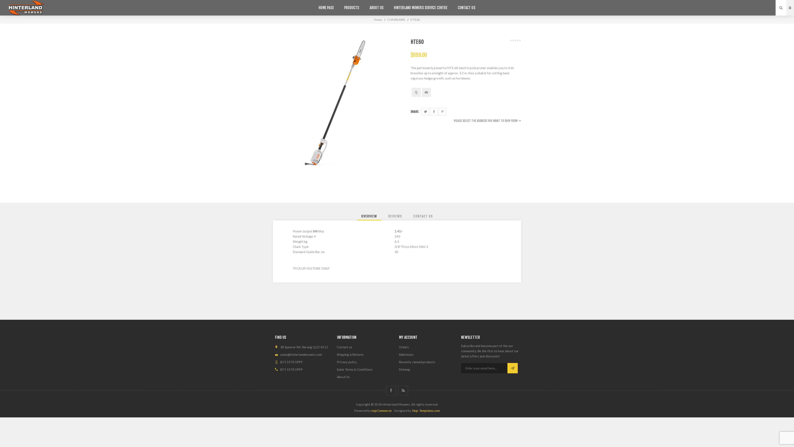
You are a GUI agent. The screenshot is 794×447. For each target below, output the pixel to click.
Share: (415, 112)
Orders (404, 347)
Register (793, 12)
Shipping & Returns (350, 354)
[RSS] (403, 390)
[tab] (369, 216)
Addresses (406, 354)
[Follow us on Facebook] (391, 390)
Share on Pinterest (442, 111)
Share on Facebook (434, 111)
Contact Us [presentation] (423, 216)
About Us (343, 377)
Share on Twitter (425, 111)
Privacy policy (347, 362)
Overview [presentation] (369, 216)
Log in (793, 4)
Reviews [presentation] (395, 216)
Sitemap (404, 369)
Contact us (344, 347)
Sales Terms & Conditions (354, 369)
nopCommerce (382, 410)
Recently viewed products (417, 362)
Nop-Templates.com (426, 410)
